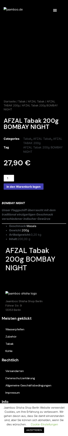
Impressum (12, 393)
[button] (55, 10)
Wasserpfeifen (14, 329)
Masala (31, 226)
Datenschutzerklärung (20, 378)
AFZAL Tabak (36, 101)
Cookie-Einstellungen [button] (44, 424)
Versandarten (14, 371)
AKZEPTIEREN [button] (34, 430)
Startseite (10, 101)
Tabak (22, 101)
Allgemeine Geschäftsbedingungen (28, 385)
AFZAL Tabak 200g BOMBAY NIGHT (30, 259)
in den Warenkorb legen (24, 186)
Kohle (9, 351)
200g (25, 230)
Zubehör (11, 336)
